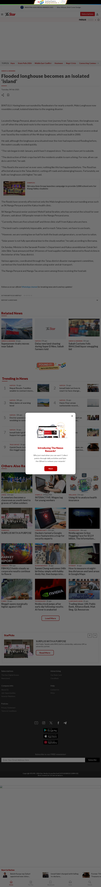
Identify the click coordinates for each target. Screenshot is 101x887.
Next (51, 468)
